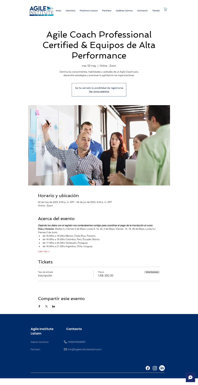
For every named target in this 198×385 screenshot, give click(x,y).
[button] (71, 10)
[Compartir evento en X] (46, 306)
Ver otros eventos (99, 91)
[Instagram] (155, 368)
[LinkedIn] (162, 368)
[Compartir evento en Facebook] (39, 306)
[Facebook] (148, 368)
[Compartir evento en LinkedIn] (53, 306)
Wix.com (122, 382)
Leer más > (44, 251)
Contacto (74, 329)
